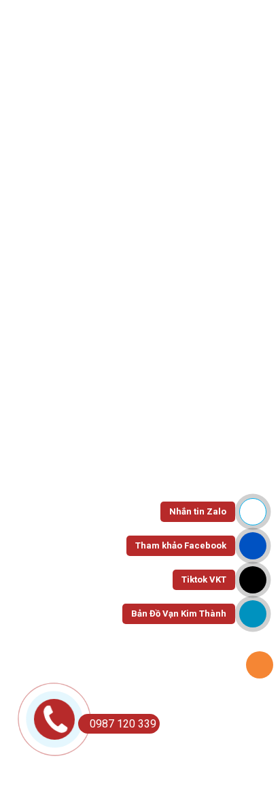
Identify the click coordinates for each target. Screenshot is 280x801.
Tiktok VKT (203, 579)
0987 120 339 (123, 723)
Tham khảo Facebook (180, 545)
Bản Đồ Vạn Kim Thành (178, 613)
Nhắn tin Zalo (197, 511)
